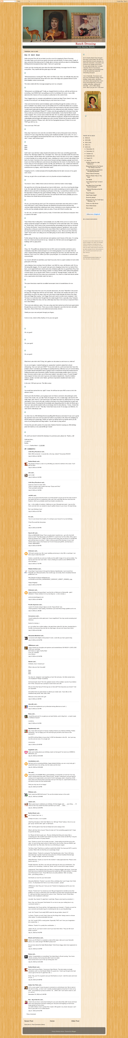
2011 (86, 144)
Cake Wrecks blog (46, 945)
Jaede (30, 801)
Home (52, 1021)
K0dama (30, 792)
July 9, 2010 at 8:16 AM (34, 630)
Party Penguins (90, 193)
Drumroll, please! (91, 197)
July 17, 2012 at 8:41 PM (35, 1010)
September (89, 156)
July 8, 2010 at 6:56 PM (34, 545)
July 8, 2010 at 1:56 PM (34, 456)
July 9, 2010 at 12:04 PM (35, 656)
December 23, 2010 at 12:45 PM (37, 994)
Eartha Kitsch (32, 461)
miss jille (31, 704)
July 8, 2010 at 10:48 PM (35, 599)
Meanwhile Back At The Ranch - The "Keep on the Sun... (94, 167)
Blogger (74, 1031)
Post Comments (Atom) (38, 1024)
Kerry (30, 714)
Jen (29, 772)
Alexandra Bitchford (34, 635)
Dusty (30, 954)
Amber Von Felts (33, 985)
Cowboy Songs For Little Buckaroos (93, 163)
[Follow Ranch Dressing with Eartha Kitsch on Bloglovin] (93, 215)
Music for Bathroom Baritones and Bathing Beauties (94, 170)
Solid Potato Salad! (91, 195)
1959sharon (31, 645)
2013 (86, 140)
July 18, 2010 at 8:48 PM (35, 979)
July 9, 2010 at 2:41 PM (34, 708)
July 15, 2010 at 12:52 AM (35, 962)
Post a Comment (31, 1014)
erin (29, 472)
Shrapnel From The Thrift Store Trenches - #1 (94, 200)
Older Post (75, 1021)
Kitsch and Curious (34, 938)
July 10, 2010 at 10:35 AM (35, 755)
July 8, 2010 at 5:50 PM (34, 527)
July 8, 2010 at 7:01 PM (34, 563)
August (88, 158)
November (89, 151)
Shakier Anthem (33, 568)
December (89, 149)
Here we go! (89, 208)
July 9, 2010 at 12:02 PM (35, 640)
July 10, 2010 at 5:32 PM (35, 786)
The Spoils (89, 179)
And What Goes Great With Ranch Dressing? (93, 186)
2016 (86, 138)
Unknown (31, 551)
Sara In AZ (31, 533)
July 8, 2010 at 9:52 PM (34, 584)
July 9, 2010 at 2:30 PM (34, 699)
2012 (86, 142)
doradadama (32, 761)
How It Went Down (91, 205)
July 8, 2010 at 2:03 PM (34, 467)
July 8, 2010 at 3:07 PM (34, 511)
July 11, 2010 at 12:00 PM (35, 807)
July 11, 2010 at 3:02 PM (35, 932)
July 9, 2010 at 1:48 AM (34, 610)
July (87, 160)
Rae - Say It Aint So (34, 999)
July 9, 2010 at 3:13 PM (34, 723)
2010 (86, 147)
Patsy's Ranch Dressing (92, 173)
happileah (31, 749)
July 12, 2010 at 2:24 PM (35, 948)
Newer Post (28, 1021)
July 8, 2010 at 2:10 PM (34, 477)
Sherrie (30, 661)
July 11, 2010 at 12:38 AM (35, 796)
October (88, 153)
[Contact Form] (93, 131)
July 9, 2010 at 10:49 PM (35, 744)
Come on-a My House (92, 203)
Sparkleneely (32, 728)
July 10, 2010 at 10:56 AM (35, 767)
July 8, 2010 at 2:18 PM (34, 490)
